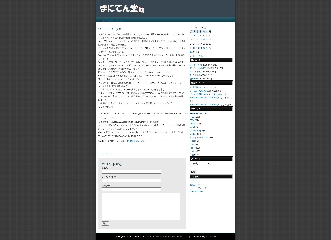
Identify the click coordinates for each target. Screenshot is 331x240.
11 (204, 40)
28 (191, 52)
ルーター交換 (196, 65)
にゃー (193, 151)
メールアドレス (109, 177)
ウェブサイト (108, 186)
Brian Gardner (156, 236)
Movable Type (196, 130)
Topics (193, 148)
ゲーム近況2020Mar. (199, 91)
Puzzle (193, 141)
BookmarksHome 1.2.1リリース (204, 98)
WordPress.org (197, 191)
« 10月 (193, 56)
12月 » (200, 56)
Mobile (193, 127)
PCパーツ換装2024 (199, 68)
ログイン (194, 181)
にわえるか (217, 94)
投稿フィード (196, 185)
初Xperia (194, 78)
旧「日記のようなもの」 (114, 20)
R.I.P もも (194, 75)
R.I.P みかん (195, 72)
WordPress (211, 236)
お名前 (105, 168)
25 (204, 48)
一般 (192, 155)
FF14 (192, 120)
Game (192, 124)
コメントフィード (198, 188)
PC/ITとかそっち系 (135, 141)
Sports (193, 144)
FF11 (192, 117)
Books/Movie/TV (197, 113)
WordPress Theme (174, 236)
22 (194, 48)
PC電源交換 (195, 87)
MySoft (193, 134)
